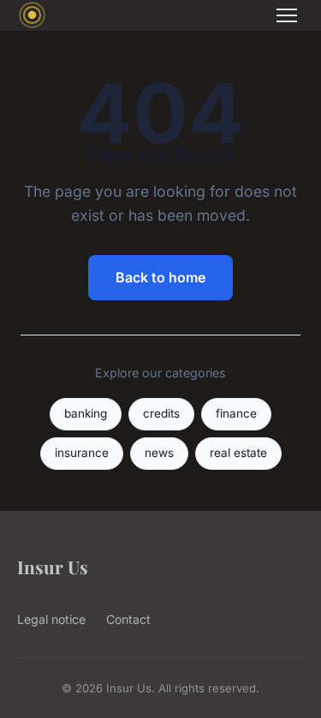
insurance (82, 453)
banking (85, 413)
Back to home (160, 277)
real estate (238, 453)
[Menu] (287, 15)
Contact (128, 619)
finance (236, 413)
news (159, 453)
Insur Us (52, 567)
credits (161, 413)
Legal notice (51, 619)
